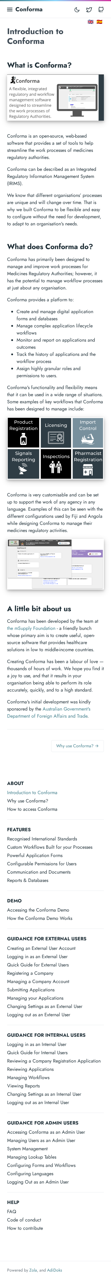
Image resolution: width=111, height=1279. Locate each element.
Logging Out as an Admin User (38, 1181)
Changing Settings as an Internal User (44, 1094)
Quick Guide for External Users (38, 964)
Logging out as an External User (38, 1014)
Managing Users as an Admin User (41, 1140)
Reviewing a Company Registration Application (54, 1060)
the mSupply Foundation (31, 628)
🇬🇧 (91, 21)
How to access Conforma (32, 809)
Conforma (29, 9)
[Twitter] (89, 9)
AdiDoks (54, 1270)
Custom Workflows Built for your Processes (49, 847)
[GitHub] (101, 9)
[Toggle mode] (77, 9)
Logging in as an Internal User (36, 1044)
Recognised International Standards (42, 838)
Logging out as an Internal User (38, 1102)
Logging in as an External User (37, 956)
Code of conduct (24, 1219)
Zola (33, 1270)
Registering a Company (30, 973)
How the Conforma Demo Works (39, 918)
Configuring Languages (30, 1173)
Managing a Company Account (38, 981)
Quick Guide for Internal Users (37, 1052)
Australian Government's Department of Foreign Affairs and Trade (48, 712)
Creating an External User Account (41, 948)
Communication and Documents (38, 872)
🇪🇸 (99, 21)
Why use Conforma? (27, 800)
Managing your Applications (35, 998)
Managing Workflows (28, 1077)
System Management (27, 1148)
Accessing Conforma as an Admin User (46, 1132)
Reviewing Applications (30, 1069)
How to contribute (25, 1228)
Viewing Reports (23, 1085)
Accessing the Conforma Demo (38, 910)
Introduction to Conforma (32, 792)
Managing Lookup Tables (31, 1157)
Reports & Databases (27, 880)
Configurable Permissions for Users (41, 863)
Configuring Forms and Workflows (41, 1165)
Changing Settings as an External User (44, 1006)
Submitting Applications (30, 989)
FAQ (11, 1211)
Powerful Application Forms (34, 855)
